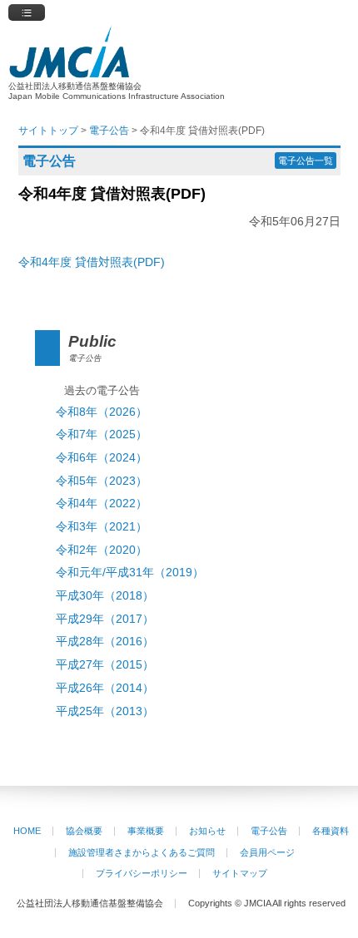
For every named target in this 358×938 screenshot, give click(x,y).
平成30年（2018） (105, 596)
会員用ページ (267, 852)
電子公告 (269, 831)
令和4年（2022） (101, 503)
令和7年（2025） (101, 434)
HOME (27, 831)
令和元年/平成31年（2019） (130, 572)
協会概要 (84, 831)
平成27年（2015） (105, 665)
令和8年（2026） (101, 412)
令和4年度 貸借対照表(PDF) (91, 262)
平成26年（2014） (105, 688)
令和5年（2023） (101, 481)
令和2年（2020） (101, 550)
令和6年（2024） (101, 458)
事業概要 (145, 831)
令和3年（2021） (101, 527)
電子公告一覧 (305, 160)
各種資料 (330, 831)
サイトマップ (239, 873)
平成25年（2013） (105, 711)
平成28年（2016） (105, 641)
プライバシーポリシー (141, 873)
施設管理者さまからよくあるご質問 (141, 852)
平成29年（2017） (105, 619)
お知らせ (207, 831)
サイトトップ (48, 130)
